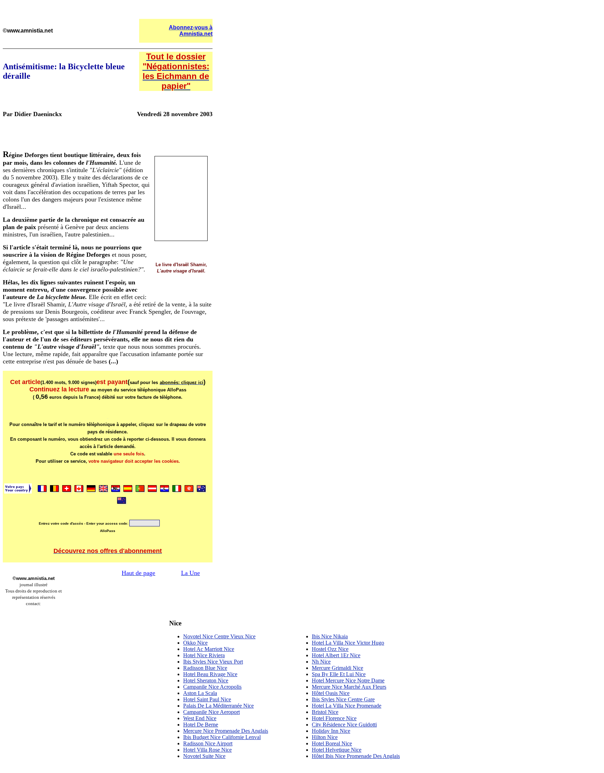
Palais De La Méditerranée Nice (218, 706)
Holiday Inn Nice (331, 731)
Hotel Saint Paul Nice (207, 699)
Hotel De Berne (200, 725)
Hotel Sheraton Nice (205, 680)
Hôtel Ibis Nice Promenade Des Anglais (356, 756)
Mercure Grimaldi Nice (337, 668)
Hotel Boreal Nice (332, 743)
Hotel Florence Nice (334, 718)
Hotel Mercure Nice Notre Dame (348, 680)
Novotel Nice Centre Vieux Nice (219, 636)
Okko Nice (195, 643)
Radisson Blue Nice (205, 668)
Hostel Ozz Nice (330, 649)
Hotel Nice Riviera (204, 655)
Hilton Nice (325, 737)
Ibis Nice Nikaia (330, 636)
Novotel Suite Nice (204, 756)
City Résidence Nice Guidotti (344, 725)
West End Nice (199, 718)
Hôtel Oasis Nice (331, 693)
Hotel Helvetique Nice (336, 750)
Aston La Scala (200, 693)
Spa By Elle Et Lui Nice (339, 674)
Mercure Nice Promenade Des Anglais (225, 731)
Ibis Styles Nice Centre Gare (343, 699)
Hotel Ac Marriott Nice (208, 649)
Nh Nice (321, 662)
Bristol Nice (325, 712)
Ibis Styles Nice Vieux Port (213, 662)
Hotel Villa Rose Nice (207, 750)
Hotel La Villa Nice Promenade (346, 706)
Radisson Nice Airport (207, 743)
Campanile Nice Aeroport (211, 712)
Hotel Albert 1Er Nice (336, 655)
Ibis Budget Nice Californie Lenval (222, 737)
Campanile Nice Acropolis (212, 687)
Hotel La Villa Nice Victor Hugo (348, 643)
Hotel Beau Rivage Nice (210, 674)
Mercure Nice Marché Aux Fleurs (349, 687)
